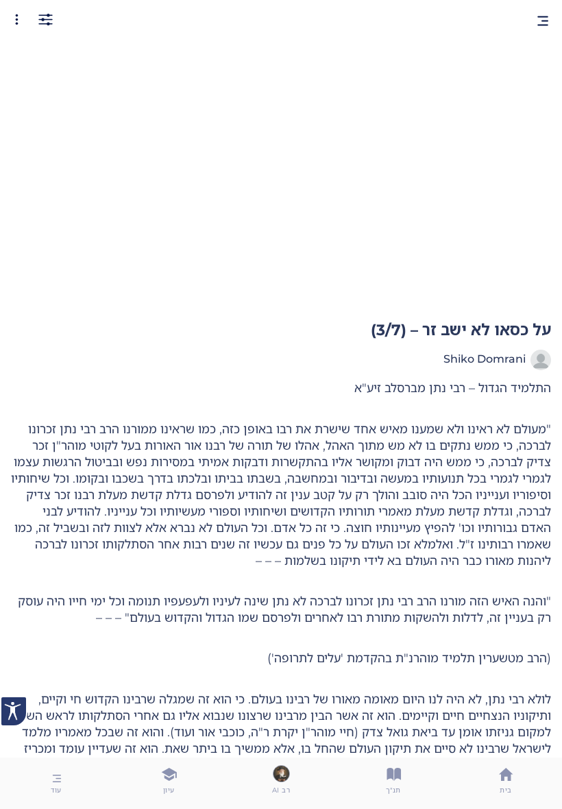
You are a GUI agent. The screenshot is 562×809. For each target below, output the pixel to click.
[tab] (506, 783)
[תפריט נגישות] (13, 711)
